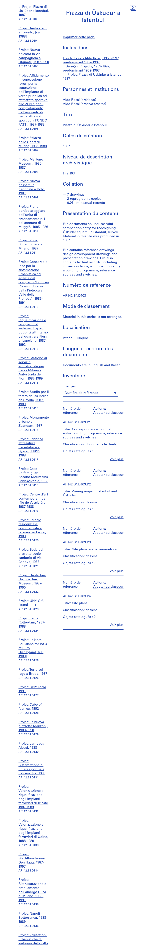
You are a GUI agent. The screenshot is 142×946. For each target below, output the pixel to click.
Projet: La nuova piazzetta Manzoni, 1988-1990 (33, 726)
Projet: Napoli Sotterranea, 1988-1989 (32, 918)
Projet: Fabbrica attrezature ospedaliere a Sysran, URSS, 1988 (30, 447)
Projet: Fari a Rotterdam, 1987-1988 (31, 622)
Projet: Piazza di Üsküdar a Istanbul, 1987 (33, 11)
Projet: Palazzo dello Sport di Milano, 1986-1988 (32, 142)
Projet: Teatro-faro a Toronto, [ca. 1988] (32, 32)
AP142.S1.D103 (74, 296)
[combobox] (90, 393)
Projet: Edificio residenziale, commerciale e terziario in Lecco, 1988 (32, 528)
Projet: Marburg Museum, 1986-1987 (30, 164)
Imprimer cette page (79, 37)
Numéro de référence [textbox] (81, 393)
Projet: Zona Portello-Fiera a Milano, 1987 (30, 244)
